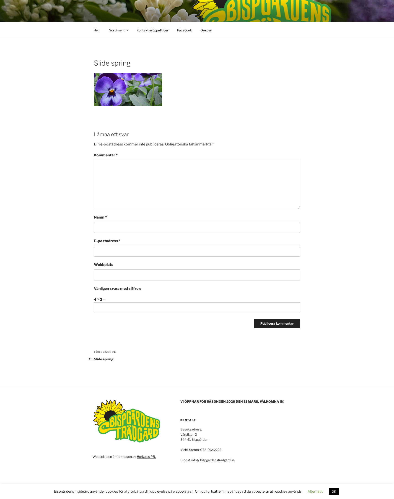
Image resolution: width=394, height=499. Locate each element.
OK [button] (334, 491)
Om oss (206, 30)
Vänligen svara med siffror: (117, 288)
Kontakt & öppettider (152, 30)
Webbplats (103, 264)
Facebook (184, 30)
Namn (100, 217)
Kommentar (106, 155)
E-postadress (107, 241)
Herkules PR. (146, 456)
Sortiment (117, 30)
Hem (97, 30)
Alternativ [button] (315, 491)
